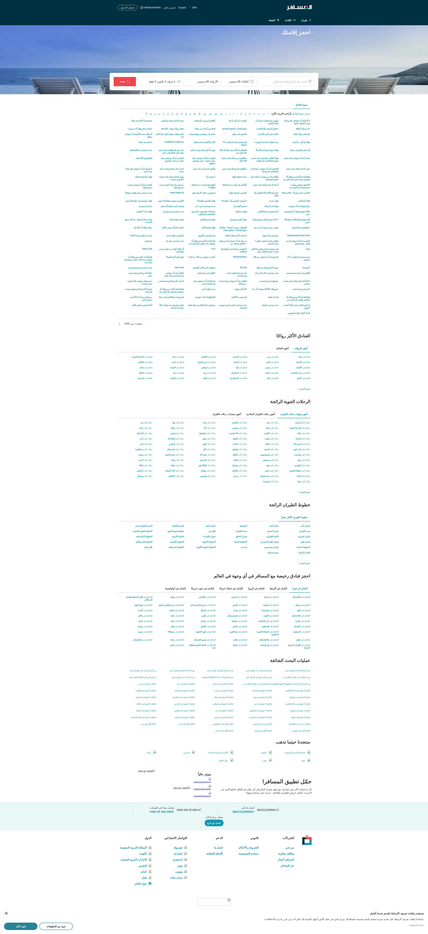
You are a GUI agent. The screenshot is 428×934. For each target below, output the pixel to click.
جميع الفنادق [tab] (302, 104)
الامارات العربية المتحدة (134, 859)
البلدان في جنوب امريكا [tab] (202, 588)
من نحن (290, 847)
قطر (144, 877)
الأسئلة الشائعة (214, 853)
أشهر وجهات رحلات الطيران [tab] (294, 414)
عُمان (144, 871)
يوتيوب (178, 871)
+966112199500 (243, 811)
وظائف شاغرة (286, 853)
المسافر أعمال (286, 859)
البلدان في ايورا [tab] (300, 588)
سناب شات (176, 877)
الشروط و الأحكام (248, 847)
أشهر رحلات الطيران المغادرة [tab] (260, 414)
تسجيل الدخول (128, 7)
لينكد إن (178, 853)
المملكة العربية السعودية (133, 847)
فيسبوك (178, 847)
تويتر (179, 865)
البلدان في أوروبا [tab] (256, 588)
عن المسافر (287, 865)
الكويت (143, 853)
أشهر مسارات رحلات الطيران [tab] (226, 414)
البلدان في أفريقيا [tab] (278, 588)
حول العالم (141, 883)
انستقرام (177, 859)
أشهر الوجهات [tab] (301, 348)
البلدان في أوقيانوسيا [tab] (175, 588)
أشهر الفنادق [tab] (282, 348)
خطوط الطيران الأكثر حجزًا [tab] (294, 517)
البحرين (143, 865)
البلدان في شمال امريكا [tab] (231, 588)
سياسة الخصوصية (248, 853)
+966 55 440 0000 (161, 811)
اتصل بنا (218, 847)
